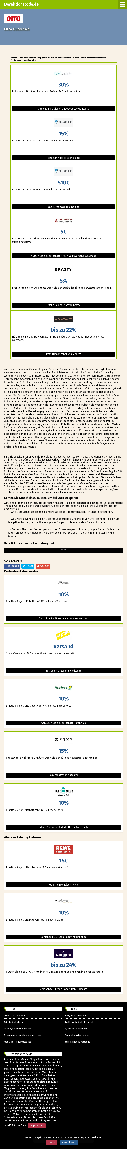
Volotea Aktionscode (15, 1015)
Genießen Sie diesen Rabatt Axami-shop (64, 936)
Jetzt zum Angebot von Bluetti (63, 157)
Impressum (36, 1125)
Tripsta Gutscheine (14, 1022)
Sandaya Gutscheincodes (17, 1028)
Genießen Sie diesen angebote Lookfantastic (63, 108)
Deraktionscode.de (21, 4)
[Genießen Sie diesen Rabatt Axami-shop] (63, 901)
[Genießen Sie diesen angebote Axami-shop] (63, 583)
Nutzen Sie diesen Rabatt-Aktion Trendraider (64, 827)
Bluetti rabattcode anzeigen (63, 206)
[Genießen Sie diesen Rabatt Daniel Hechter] (63, 954)
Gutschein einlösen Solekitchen (63, 670)
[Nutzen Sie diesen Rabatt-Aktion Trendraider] (63, 792)
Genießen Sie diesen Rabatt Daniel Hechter (63, 989)
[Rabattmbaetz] (63, 319)
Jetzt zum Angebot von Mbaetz (63, 353)
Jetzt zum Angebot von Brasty (63, 305)
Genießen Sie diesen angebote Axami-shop (63, 618)
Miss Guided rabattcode (77, 1041)
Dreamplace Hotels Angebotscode (22, 1035)
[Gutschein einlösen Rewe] (63, 849)
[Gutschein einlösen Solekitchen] (63, 635)
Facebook (13, 565)
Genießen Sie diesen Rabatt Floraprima (63, 722)
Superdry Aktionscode (77, 1035)
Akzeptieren (69, 1142)
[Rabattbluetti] (63, 122)
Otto (63, 550)
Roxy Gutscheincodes (76, 1015)
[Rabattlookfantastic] (63, 73)
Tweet (29, 565)
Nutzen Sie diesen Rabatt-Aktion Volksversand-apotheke (63, 255)
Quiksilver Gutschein (76, 1028)
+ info (51, 1142)
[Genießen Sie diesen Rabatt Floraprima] (63, 687)
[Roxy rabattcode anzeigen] (63, 740)
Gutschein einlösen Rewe (63, 884)
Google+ (44, 565)
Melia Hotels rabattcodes (17, 1041)
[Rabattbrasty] (63, 269)
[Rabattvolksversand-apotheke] (63, 220)
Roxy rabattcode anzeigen (64, 775)
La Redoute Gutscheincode (79, 1022)
